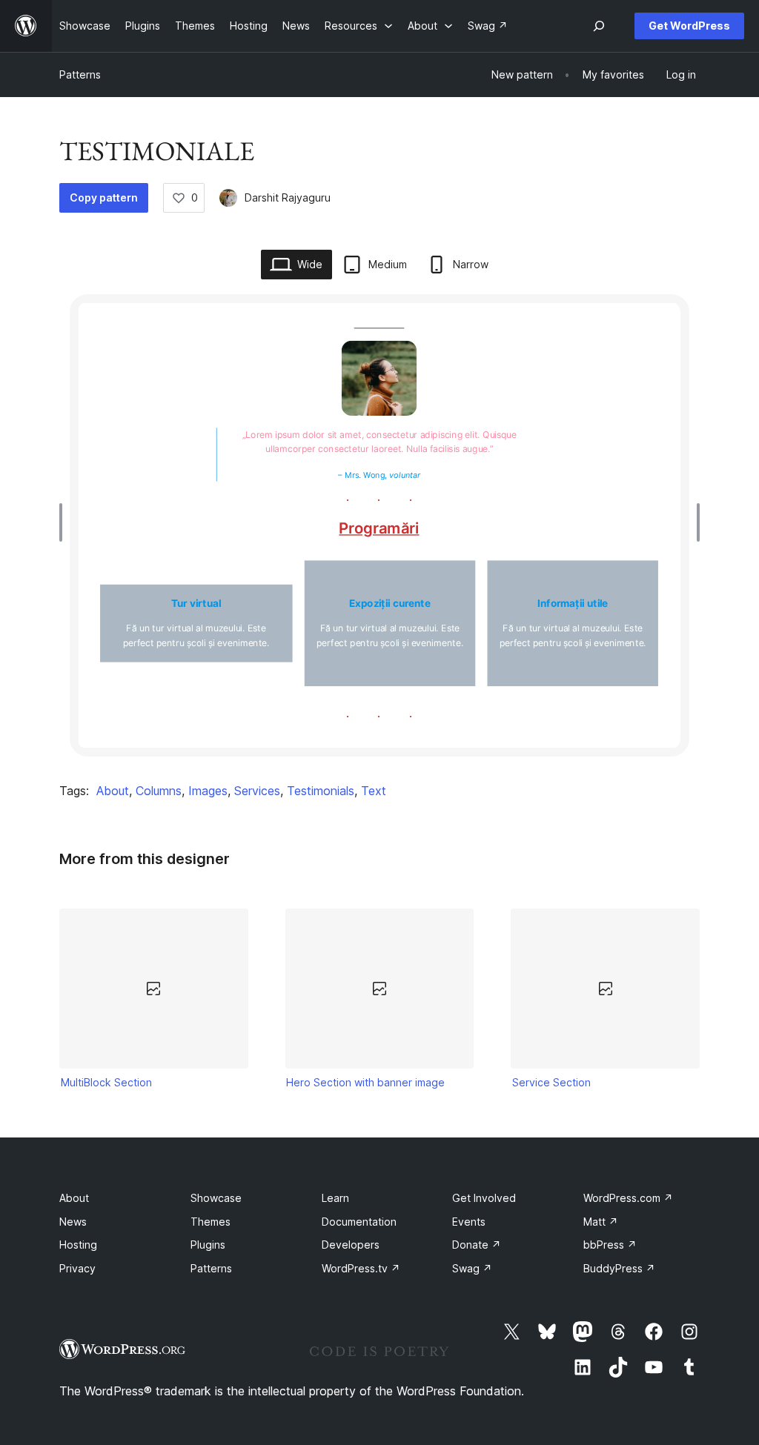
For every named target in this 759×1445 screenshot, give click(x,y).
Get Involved (484, 1198)
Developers (351, 1244)
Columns (159, 790)
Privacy (77, 1268)
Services (257, 790)
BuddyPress (619, 1268)
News (73, 1221)
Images (208, 790)
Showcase (216, 1198)
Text (373, 790)
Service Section (551, 1082)
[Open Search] (599, 26)
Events (468, 1221)
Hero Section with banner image (365, 1082)
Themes (210, 1221)
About (112, 790)
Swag (472, 1268)
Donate (476, 1244)
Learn (335, 1198)
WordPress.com (628, 1198)
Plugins (207, 1244)
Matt (600, 1221)
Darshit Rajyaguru (288, 197)
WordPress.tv (361, 1268)
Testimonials (320, 790)
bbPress (610, 1244)
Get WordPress (689, 25)
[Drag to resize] (64, 522)
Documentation (359, 1221)
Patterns (80, 74)
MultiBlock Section (106, 1082)
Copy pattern (104, 197)
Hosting (78, 1244)
